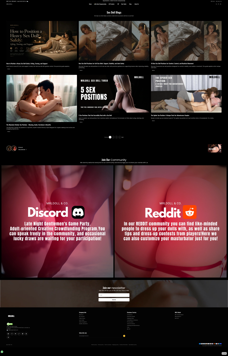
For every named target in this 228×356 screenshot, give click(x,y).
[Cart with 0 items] (220, 4)
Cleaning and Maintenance (133, 325)
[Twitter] (13, 1)
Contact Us (129, 314)
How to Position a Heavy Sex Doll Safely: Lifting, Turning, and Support (27, 63)
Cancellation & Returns (132, 320)
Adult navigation (83, 321)
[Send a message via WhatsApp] (2, 351)
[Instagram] (8, 1)
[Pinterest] (15, 1)
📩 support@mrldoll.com (12, 330)
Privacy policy (130, 321)
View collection (21, 149)
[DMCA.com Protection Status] (10, 325)
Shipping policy (115, 344)
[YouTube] (10, 1)
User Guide (81, 320)
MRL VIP (128, 329)
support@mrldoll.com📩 (22, 1)
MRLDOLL (211, 345)
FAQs (128, 327)
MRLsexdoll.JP (178, 316)
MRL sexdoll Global (179, 314)
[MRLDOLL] (9, 4)
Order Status (82, 318)
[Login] (218, 4)
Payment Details (131, 316)
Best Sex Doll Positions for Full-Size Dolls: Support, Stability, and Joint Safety (101, 63)
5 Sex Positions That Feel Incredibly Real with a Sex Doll (95, 115)
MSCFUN (177, 318)
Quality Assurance (83, 323)
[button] (220, 4)
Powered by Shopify (217, 345)
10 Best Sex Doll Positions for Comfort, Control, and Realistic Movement (172, 63)
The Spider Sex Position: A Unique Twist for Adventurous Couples (170, 115)
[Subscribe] (124, 336)
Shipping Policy (130, 318)
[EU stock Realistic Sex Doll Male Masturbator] (9, 148)
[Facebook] (7, 1)
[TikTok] (11, 1)
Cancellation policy (133, 344)
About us (81, 314)
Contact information (123, 344)
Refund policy (94, 344)
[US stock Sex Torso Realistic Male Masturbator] (14, 148)
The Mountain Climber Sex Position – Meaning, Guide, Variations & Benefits (28, 125)
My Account (82, 316)
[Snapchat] (14, 1)
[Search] (216, 4)
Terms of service (131, 323)
